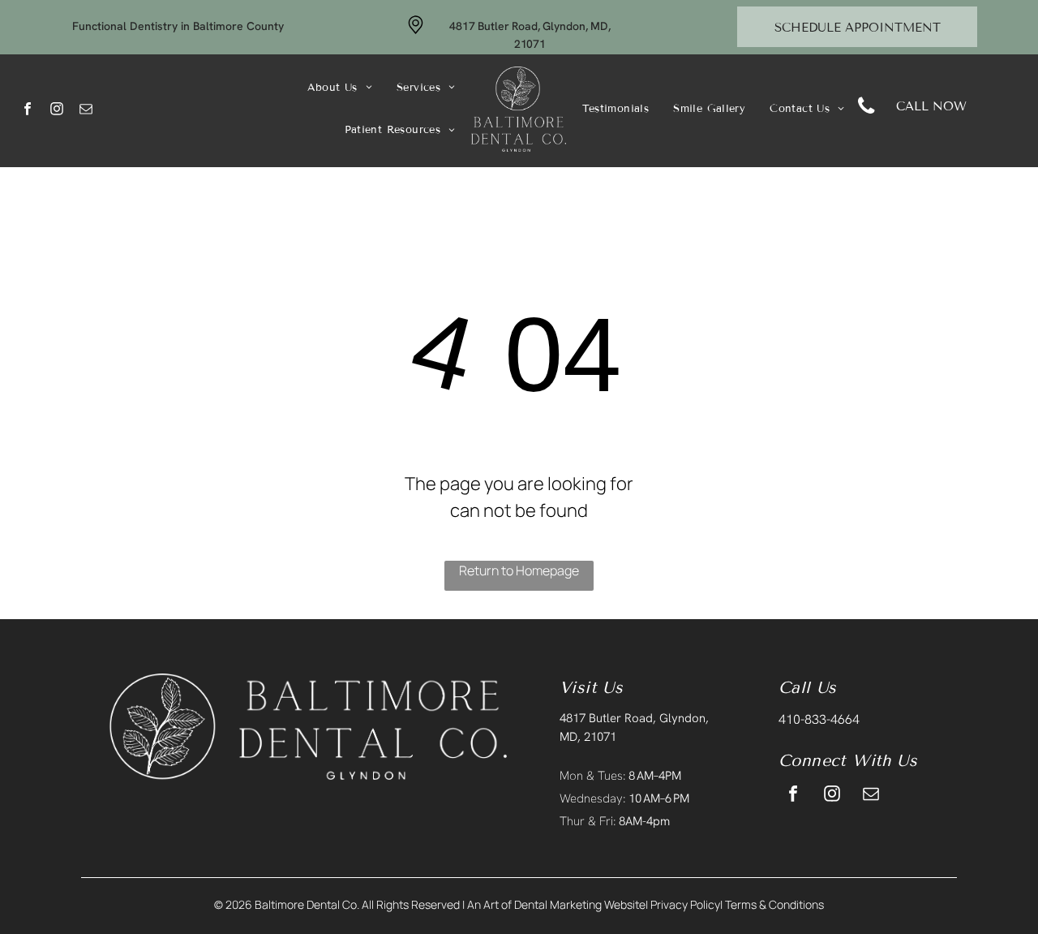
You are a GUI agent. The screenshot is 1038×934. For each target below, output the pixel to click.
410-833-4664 (819, 719)
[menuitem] (339, 88)
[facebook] (28, 111)
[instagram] (57, 111)
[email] (86, 111)
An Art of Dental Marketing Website (556, 904)
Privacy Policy (685, 904)
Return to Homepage (519, 570)
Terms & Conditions (774, 904)
